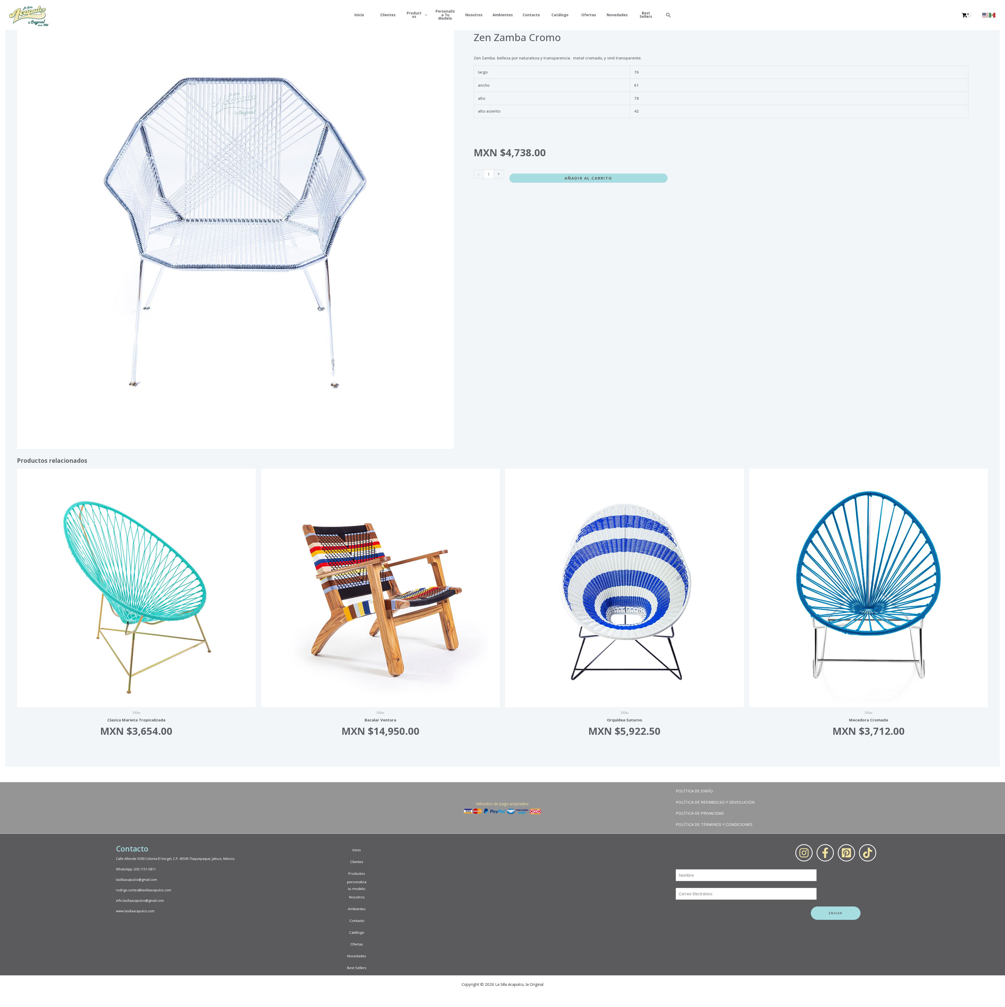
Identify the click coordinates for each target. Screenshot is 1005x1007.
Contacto (531, 15)
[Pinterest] (846, 852)
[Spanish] (992, 15)
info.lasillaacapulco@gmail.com (140, 900)
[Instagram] (804, 852)
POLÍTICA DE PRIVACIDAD (700, 813)
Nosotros (473, 15)
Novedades (617, 15)
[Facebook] (825, 852)
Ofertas (588, 15)
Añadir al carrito (588, 178)
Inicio (359, 15)
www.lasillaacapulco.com (135, 911)
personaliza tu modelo (445, 15)
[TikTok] (867, 852)
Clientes (387, 15)
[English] (985, 15)
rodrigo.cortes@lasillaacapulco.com (143, 890)
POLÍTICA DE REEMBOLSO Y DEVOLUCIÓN (715, 802)
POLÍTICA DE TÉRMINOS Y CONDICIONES (714, 824)
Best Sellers (646, 15)
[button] (668, 15)
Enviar (835, 913)
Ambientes (503, 15)
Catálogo (559, 15)
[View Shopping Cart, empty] (968, 15)
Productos (414, 15)
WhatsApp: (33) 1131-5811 (136, 869)
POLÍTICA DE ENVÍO (694, 790)
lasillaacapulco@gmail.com (136, 879)
